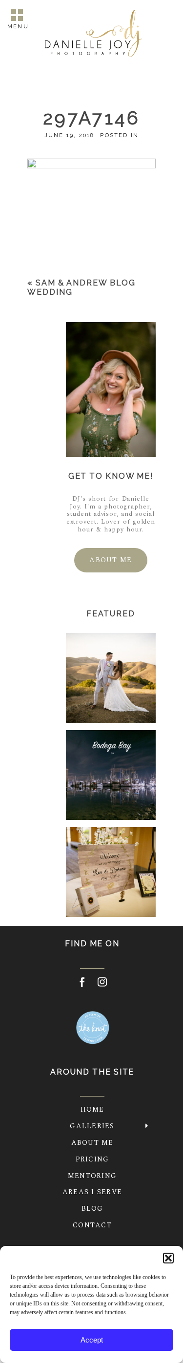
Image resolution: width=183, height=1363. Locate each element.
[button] (168, 1258)
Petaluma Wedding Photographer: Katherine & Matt (110, 678)
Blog (92, 1208)
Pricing (92, 1159)
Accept (92, 1340)
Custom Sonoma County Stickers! (110, 776)
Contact (92, 1225)
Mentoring (92, 1176)
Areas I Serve (92, 1192)
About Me (92, 1143)
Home (92, 1109)
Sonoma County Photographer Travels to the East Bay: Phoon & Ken (110, 873)
